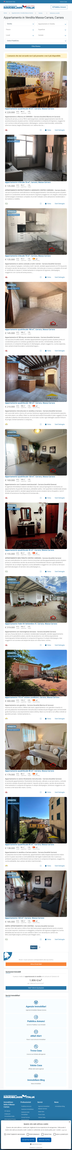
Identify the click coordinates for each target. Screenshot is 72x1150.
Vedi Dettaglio (60, 130)
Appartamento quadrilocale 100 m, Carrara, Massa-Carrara (30, 329)
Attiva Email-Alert (36, 964)
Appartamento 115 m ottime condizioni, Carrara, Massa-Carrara (32, 697)
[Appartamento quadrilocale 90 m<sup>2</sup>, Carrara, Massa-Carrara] (36, 84)
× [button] (69, 1122)
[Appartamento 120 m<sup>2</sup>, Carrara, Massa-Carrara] (36, 893)
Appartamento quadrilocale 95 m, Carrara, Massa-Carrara (29, 550)
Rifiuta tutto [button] (44, 1140)
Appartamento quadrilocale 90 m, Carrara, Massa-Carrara (29, 109)
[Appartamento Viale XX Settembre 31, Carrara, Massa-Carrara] (36, 599)
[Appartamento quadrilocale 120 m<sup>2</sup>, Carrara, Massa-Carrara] (36, 452)
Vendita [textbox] (9, 24)
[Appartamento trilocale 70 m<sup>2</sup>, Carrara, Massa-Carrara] (36, 158)
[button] (5, 1134)
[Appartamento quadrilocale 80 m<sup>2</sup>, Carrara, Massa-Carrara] (36, 746)
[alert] (36, 1134)
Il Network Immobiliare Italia (9, 1115)
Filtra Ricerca (36, 46)
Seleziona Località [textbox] (55, 13)
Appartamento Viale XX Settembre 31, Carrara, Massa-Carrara (31, 624)
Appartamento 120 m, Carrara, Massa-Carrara (24, 918)
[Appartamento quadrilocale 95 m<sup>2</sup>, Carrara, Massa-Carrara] (36, 526)
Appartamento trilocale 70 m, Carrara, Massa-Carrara (28, 182)
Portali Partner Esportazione (25, 1119)
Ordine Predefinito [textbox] (13, 41)
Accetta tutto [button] (28, 1140)
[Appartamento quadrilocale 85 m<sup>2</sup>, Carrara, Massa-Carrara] (36, 820)
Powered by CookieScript (36, 1147)
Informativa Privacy (10, 1119)
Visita (49, 130)
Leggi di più (64, 1130)
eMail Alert (41, 1111)
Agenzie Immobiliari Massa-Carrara (44, 1107)
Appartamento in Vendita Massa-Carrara (22, 13)
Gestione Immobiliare (27, 1109)
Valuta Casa (41, 1117)
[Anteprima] (41, 130)
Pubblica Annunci (60, 7)
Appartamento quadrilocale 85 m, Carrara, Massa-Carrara (29, 844)
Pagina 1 (34, 947)
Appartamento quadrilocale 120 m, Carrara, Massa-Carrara (30, 476)
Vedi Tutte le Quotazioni (36, 988)
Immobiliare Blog (60, 1106)
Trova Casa (41, 1114)
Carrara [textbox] (40, 13)
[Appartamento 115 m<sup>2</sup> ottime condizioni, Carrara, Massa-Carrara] (36, 673)
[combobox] (41, 13)
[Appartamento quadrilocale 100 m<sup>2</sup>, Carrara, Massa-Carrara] (36, 305)
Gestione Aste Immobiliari (25, 1113)
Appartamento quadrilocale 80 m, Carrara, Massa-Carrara (29, 771)
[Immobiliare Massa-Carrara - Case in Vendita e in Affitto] (19, 6)
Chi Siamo (7, 1111)
